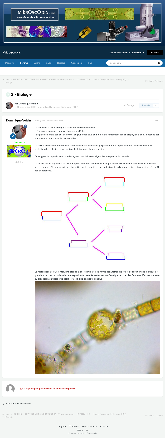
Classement (76, 63)
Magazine (9, 63)
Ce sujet (147, 63)
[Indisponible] (97, 219)
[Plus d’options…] (157, 121)
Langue (61, 426)
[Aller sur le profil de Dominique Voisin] (9, 105)
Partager (130, 105)
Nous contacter (89, 426)
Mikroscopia (11, 52)
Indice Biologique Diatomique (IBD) (60, 107)
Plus (90, 63)
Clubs (48, 63)
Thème (73, 426)
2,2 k (20, 162)
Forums (24, 63)
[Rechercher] (159, 63)
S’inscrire (154, 52)
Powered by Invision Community (82, 433)
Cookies (104, 426)
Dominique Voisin (28, 103)
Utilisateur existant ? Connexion (126, 52)
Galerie (37, 63)
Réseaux (61, 63)
